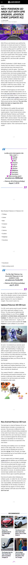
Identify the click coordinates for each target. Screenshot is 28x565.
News (2, 6)
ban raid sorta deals (10, 93)
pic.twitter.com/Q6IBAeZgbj (14, 178)
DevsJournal (4, 358)
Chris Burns (5, 20)
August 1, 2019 (14, 183)
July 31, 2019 (14, 285)
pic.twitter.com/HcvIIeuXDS (14, 280)
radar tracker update (13, 97)
